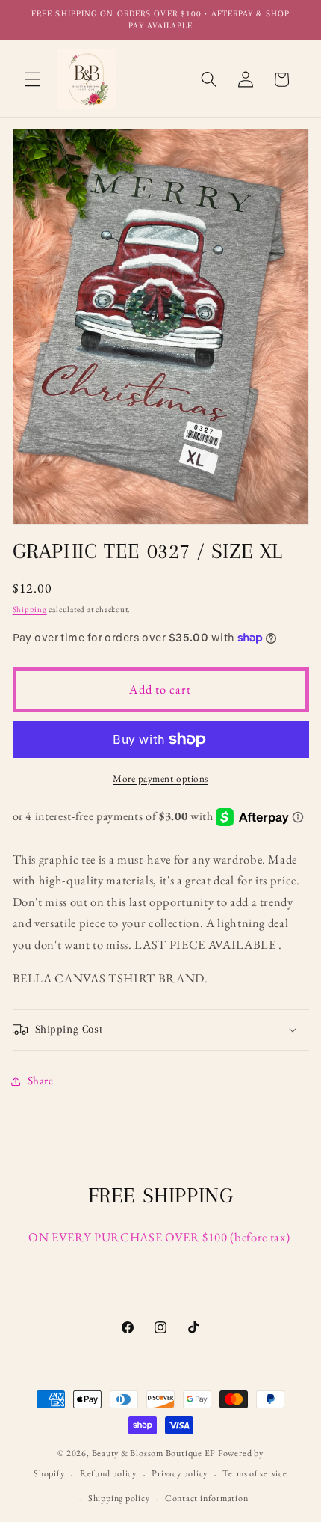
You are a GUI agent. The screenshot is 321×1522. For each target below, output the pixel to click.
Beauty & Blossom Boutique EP (154, 1453)
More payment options (160, 778)
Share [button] (41, 1080)
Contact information (207, 1498)
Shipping (30, 609)
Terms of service (254, 1473)
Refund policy (108, 1473)
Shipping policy (119, 1498)
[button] (33, 79)
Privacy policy (180, 1473)
